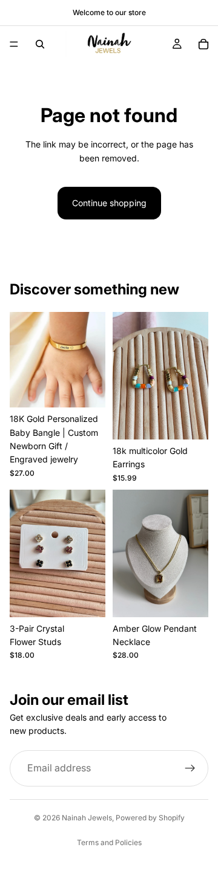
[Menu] (14, 44)
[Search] (40, 44)
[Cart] (203, 44)
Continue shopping (109, 203)
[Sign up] (190, 768)
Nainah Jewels (87, 817)
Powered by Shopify (150, 817)
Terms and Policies (109, 842)
